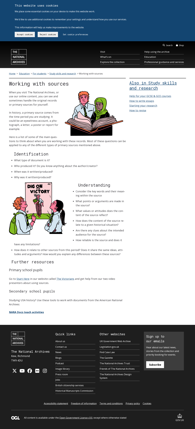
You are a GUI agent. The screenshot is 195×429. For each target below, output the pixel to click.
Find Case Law (107, 352)
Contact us (61, 346)
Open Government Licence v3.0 (75, 417)
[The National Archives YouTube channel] (22, 370)
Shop (181, 45)
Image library (62, 368)
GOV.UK (180, 420)
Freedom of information (84, 403)
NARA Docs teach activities (26, 312)
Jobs (57, 379)
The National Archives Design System (115, 376)
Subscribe (155, 364)
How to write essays (141, 101)
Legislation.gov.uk (109, 346)
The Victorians (65, 278)
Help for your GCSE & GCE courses (150, 96)
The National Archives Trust (115, 363)
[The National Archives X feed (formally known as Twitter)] (14, 370)
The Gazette (106, 357)
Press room (61, 374)
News (58, 352)
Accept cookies (25, 34)
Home (12, 73)
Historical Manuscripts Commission (74, 390)
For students (39, 73)
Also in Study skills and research (153, 85)
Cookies (147, 403)
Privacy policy (133, 403)
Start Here (23, 278)
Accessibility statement (56, 403)
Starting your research (143, 105)
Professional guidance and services (164, 62)
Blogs (58, 357)
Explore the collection (112, 62)
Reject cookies (48, 34)
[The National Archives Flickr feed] (37, 370)
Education (150, 56)
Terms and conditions (111, 403)
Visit (102, 51)
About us (60, 341)
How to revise (137, 110)
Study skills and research (62, 73)
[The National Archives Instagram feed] (44, 370)
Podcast (59, 363)
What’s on (105, 56)
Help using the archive (156, 51)
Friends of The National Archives (117, 368)
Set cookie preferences (75, 34)
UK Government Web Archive (115, 341)
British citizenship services (69, 385)
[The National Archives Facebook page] (29, 370)
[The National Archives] (19, 57)
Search (169, 45)
